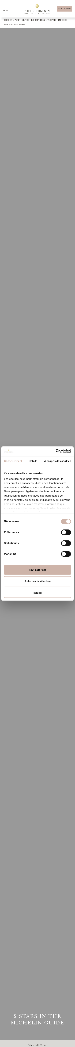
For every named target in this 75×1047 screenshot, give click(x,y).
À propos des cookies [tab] (57, 460)
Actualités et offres (30, 20)
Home (8, 20)
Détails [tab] (33, 460)
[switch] (66, 532)
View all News (37, 1045)
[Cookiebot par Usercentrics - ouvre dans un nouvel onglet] (55, 451)
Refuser (37, 592)
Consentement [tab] (13, 460)
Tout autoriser (37, 569)
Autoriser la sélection (38, 581)
